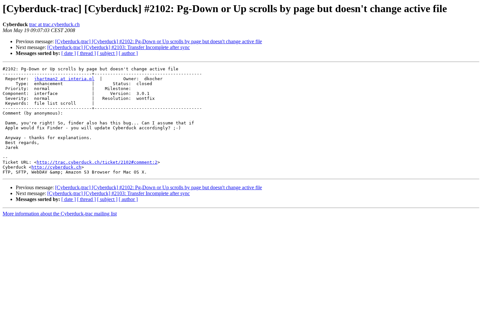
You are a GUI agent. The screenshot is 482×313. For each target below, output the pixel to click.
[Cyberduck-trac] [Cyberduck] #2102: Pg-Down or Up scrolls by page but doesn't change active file (158, 41)
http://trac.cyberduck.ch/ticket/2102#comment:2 (97, 162)
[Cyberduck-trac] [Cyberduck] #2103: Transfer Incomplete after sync (118, 47)
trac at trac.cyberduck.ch (54, 24)
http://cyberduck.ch (56, 167)
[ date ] (68, 53)
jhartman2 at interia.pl (64, 78)
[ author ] (128, 53)
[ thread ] (86, 53)
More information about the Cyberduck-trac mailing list (60, 213)
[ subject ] (107, 53)
